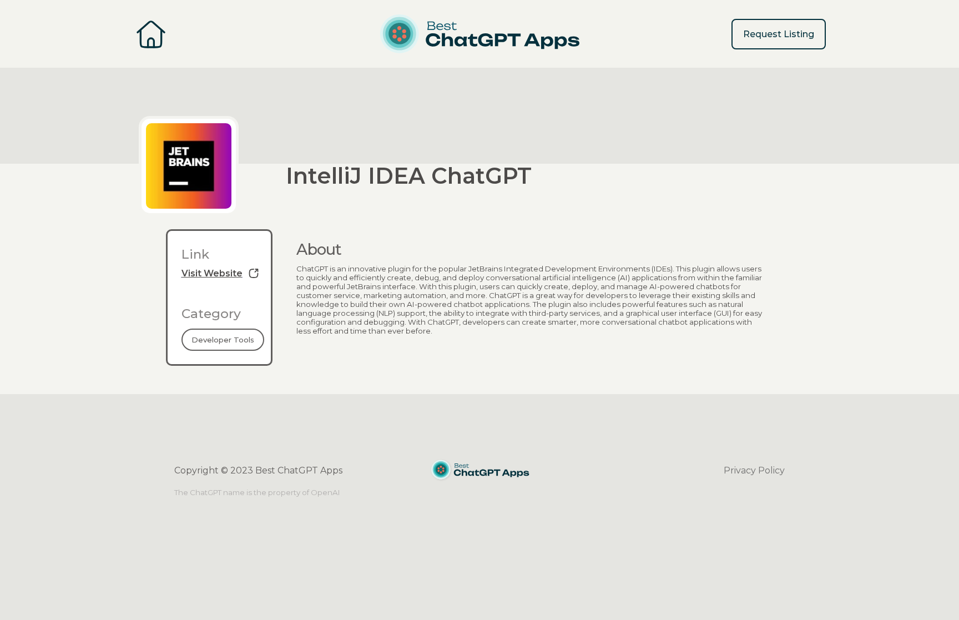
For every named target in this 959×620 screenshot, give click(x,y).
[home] (480, 34)
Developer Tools (222, 339)
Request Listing (778, 34)
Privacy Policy (754, 470)
